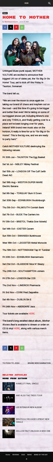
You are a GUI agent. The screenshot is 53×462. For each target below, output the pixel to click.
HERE (32, 313)
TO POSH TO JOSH (10, 363)
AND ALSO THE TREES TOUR (29, 395)
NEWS (29, 455)
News (11, 9)
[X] (10, 27)
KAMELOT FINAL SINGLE (27, 383)
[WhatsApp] (21, 27)
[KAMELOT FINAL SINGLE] (8, 386)
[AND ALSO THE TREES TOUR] (8, 398)
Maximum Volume (11, 22)
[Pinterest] (16, 27)
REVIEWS (15, 455)
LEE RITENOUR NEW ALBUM (29, 407)
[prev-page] (4, 443)
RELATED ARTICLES (14, 375)
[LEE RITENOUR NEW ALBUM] (8, 410)
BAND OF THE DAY (41, 455)
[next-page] (7, 443)
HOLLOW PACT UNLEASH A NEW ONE (33, 431)
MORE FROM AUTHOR (14, 378)
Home (4, 9)
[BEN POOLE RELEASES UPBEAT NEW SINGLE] (8, 422)
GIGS (23, 455)
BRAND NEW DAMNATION (39, 363)
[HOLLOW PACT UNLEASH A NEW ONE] (8, 434)
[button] (49, 3)
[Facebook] (4, 27)
